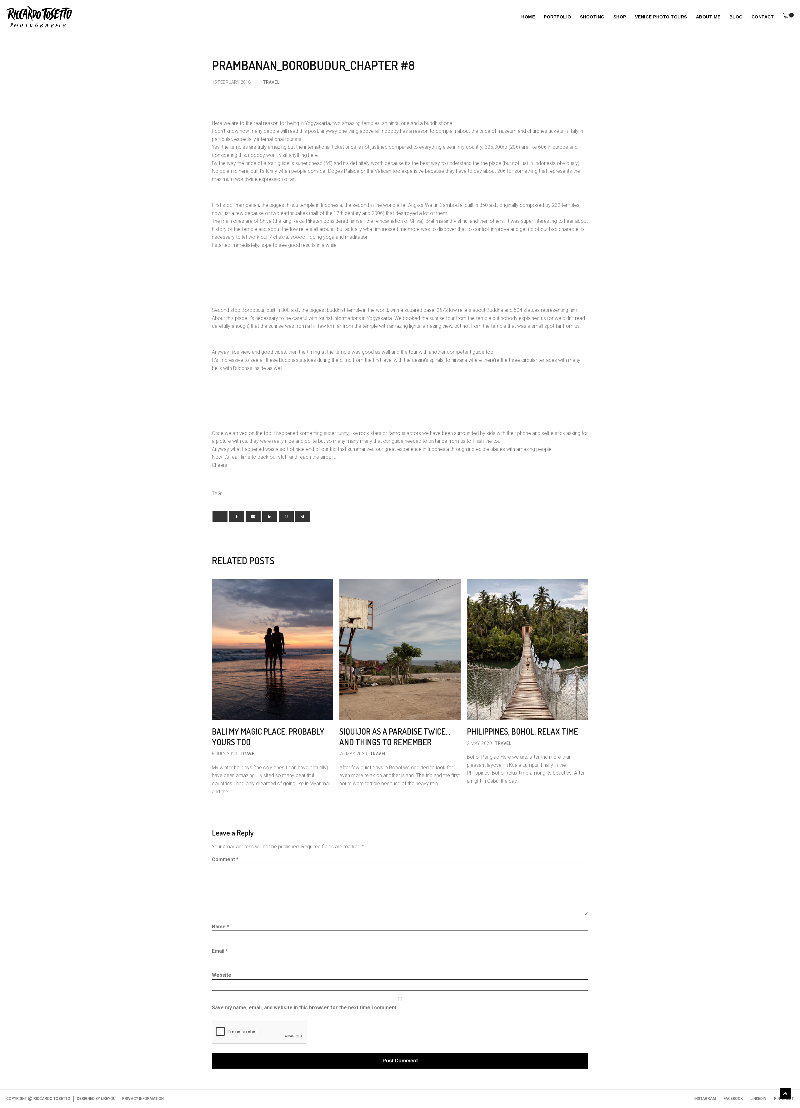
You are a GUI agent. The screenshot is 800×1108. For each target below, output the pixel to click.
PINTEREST (784, 1098)
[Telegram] (302, 516)
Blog (736, 16)
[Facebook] (236, 516)
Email (220, 951)
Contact (763, 16)
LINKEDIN (758, 1098)
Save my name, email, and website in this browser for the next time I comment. (305, 1008)
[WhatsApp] (286, 516)
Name (220, 927)
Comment (225, 859)
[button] (786, 17)
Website (221, 975)
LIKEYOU (108, 1098)
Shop (619, 16)
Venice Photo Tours (661, 16)
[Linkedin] (269, 516)
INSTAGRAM (705, 1098)
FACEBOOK (733, 1098)
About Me (708, 16)
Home (528, 16)
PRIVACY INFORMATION (143, 1098)
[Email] (253, 516)
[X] (220, 516)
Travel (271, 82)
